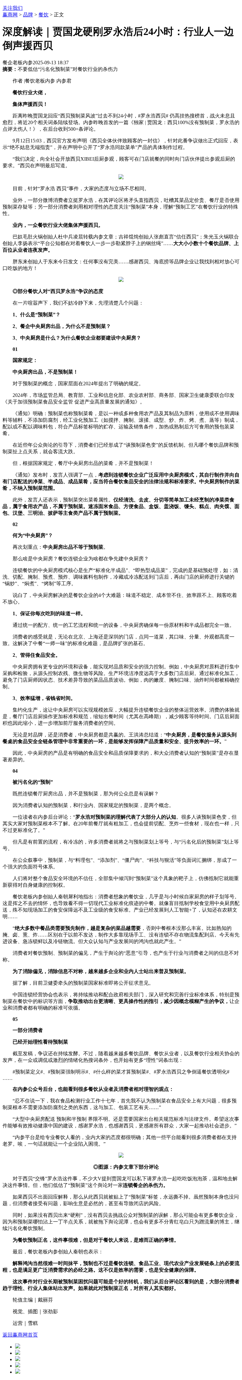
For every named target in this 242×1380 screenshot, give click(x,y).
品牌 (28, 14)
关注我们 (13, 8)
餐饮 (43, 14)
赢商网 (10, 14)
